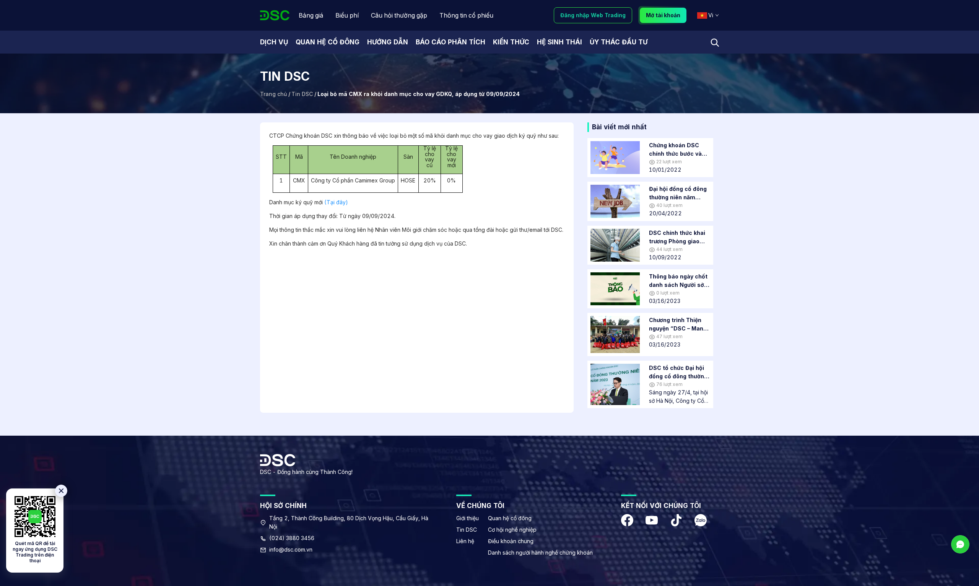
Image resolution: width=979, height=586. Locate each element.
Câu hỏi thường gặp (399, 15)
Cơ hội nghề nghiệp (512, 529)
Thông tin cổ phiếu (466, 15)
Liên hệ (465, 541)
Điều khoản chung (510, 541)
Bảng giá (311, 15)
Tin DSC (302, 94)
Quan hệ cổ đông (510, 518)
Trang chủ (273, 94)
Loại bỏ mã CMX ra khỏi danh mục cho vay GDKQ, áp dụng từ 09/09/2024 (418, 94)
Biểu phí (347, 15)
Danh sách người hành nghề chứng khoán (540, 552)
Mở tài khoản (663, 15)
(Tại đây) (336, 202)
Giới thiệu (467, 518)
